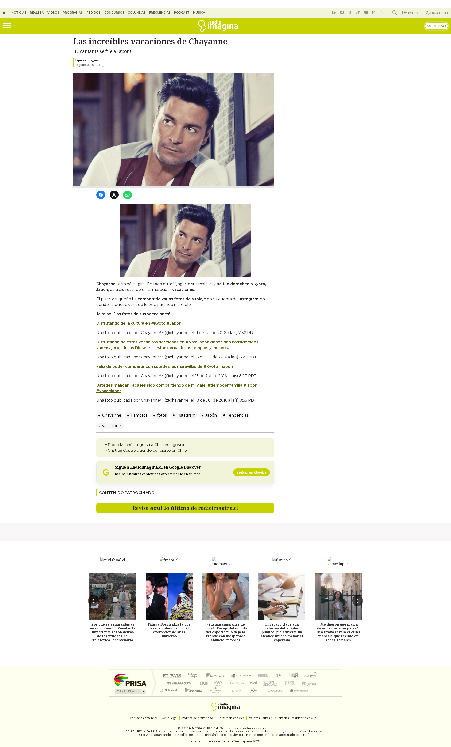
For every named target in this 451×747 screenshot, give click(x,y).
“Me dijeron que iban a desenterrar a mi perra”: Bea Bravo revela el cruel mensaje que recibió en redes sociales (338, 632)
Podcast (181, 12)
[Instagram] (374, 12)
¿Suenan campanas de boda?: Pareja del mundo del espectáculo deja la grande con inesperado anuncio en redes (225, 632)
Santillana (216, 676)
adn (293, 676)
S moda (253, 696)
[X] (350, 12)
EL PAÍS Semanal (266, 683)
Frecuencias (160, 12)
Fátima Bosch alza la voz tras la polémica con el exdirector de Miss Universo (169, 630)
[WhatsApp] (128, 195)
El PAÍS (171, 676)
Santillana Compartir (241, 676)
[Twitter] (115, 195)
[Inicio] (7, 13)
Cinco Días (235, 683)
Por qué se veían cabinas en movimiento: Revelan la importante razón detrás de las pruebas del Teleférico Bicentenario (113, 632)
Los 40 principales (194, 676)
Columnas (136, 12)
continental (253, 683)
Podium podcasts (168, 689)
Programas (73, 12)
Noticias (18, 12)
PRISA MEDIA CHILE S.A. (200, 728)
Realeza (37, 12)
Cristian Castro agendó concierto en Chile (147, 450)
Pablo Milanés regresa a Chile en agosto (146, 445)
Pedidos (93, 12)
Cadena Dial (294, 683)
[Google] (334, 12)
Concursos (114, 12)
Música (199, 12)
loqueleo (273, 696)
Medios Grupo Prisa (130, 691)
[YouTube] (366, 12)
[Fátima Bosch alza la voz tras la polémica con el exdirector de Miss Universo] (169, 596)
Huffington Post (178, 683)
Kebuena (311, 683)
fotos (161, 415)
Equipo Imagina (86, 60)
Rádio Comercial (317, 696)
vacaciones (111, 426)
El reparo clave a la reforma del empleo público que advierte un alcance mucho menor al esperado (282, 632)
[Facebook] (342, 12)
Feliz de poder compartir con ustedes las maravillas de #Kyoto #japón (164, 366)
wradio (218, 683)
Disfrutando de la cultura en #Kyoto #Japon (138, 323)
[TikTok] (358, 12)
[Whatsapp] (383, 12)
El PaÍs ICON (234, 696)
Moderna (192, 696)
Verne (280, 683)
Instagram (185, 415)
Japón (210, 415)
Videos (53, 12)
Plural (214, 696)
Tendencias (237, 415)
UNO (204, 683)
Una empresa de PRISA (130, 679)
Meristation (296, 696)
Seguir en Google (252, 472)
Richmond (168, 696)
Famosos (138, 415)
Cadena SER (263, 676)
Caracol (310, 676)
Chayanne (111, 415)
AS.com (277, 676)
